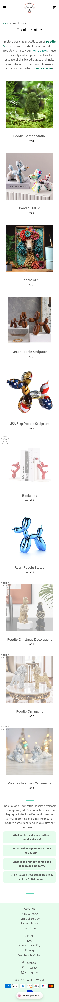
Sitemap (30, 950)
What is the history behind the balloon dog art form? (32, 864)
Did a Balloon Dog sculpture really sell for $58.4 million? (32, 877)
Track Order (29, 928)
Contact (29, 935)
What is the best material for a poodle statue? (32, 837)
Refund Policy (29, 923)
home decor (39, 50)
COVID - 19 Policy (29, 945)
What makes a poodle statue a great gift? (32, 850)
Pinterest (31, 967)
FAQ (29, 940)
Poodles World (35, 979)
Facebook (31, 962)
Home (5, 23)
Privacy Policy (29, 913)
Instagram (31, 972)
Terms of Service (29, 918)
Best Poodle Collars (29, 955)
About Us (29, 908)
